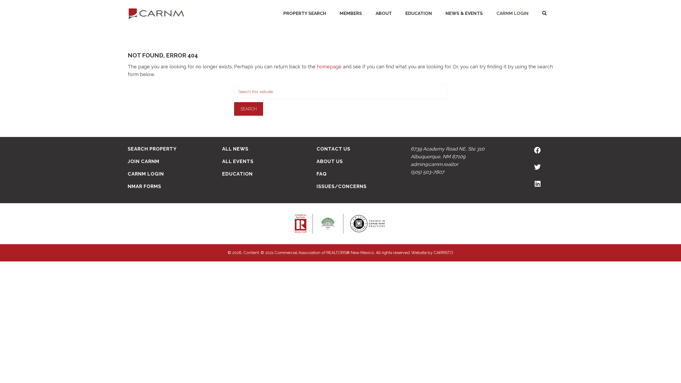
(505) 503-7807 (427, 172)
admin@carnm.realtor (434, 164)
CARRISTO (443, 252)
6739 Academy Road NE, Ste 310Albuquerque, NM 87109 (447, 152)
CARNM (156, 13)
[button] (544, 13)
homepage (329, 66)
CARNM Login (512, 13)
